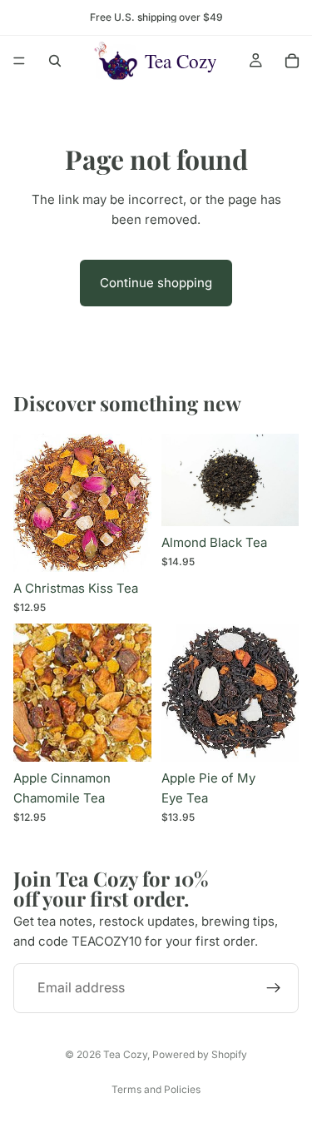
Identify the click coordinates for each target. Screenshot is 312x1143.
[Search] (55, 60)
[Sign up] (273, 988)
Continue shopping (156, 283)
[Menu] (19, 61)
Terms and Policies (156, 1089)
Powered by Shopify (199, 1054)
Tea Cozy (125, 1054)
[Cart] (292, 60)
